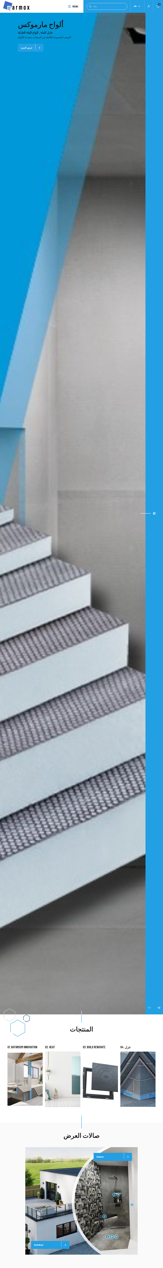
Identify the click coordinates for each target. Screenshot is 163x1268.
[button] (154, 513)
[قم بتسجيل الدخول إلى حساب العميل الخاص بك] (149, 6)
